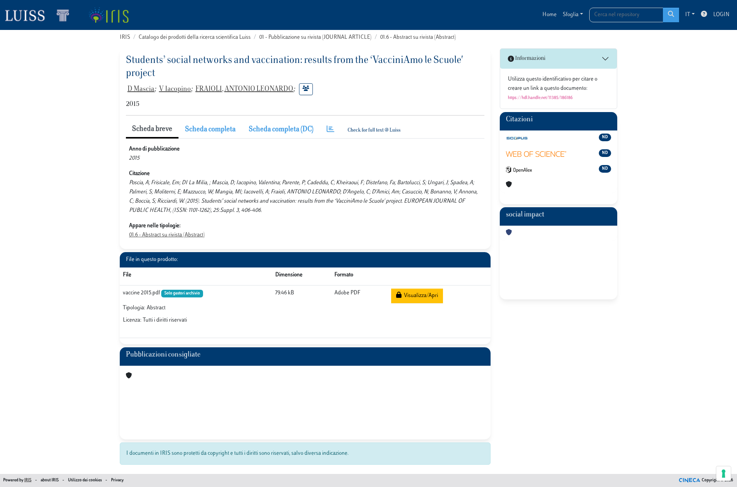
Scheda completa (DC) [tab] (281, 129)
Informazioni (529, 58)
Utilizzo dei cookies (85, 480)
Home (549, 15)
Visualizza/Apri (420, 296)
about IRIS (50, 480)
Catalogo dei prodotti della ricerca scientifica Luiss (195, 37)
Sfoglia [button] (570, 15)
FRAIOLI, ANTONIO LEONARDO (244, 89)
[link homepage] (40, 15)
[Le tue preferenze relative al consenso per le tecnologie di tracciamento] (723, 473)
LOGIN (721, 15)
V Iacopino (175, 89)
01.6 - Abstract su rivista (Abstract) (418, 37)
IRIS (125, 37)
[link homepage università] (108, 15)
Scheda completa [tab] (210, 129)
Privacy (117, 480)
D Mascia (140, 89)
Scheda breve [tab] (152, 129)
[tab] (330, 130)
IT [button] (687, 15)
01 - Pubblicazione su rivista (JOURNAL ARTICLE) (315, 37)
